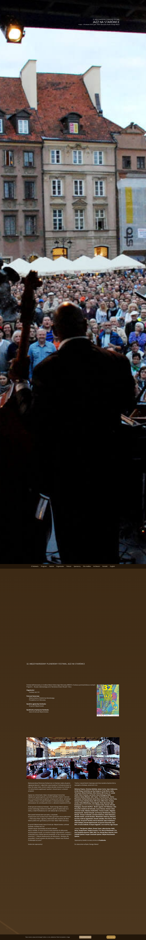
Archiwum (96, 566)
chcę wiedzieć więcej (85, 937)
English (112, 566)
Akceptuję (111, 937)
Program (44, 566)
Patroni (68, 566)
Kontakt (104, 566)
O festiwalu (34, 566)
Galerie (51, 566)
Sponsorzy (77, 566)
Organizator (60, 566)
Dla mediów (87, 566)
